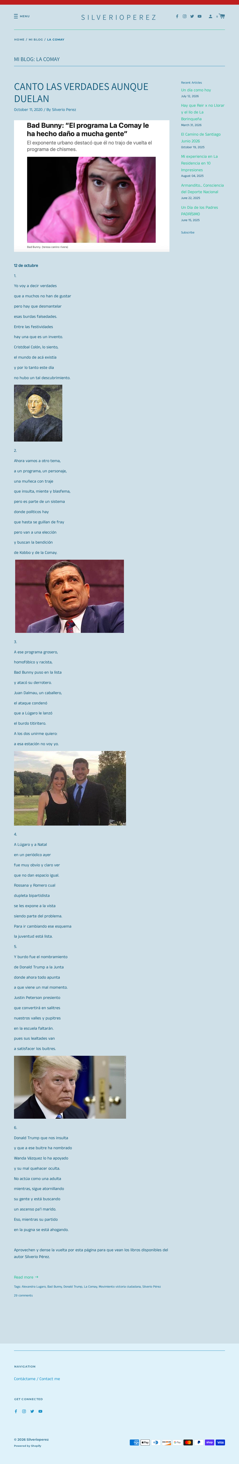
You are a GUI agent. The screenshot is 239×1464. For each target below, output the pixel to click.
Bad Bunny (54, 1286)
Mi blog (36, 39)
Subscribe (187, 232)
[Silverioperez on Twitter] (192, 16)
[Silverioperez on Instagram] (184, 16)
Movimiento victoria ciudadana (120, 1286)
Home (19, 39)
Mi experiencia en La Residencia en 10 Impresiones (199, 163)
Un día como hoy (196, 90)
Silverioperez (119, 17)
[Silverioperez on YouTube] (199, 16)
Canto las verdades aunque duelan (81, 92)
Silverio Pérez (151, 1286)
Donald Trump (72, 1286)
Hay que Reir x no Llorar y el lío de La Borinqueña (203, 112)
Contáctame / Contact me (37, 1379)
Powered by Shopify (27, 1445)
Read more (24, 1277)
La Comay (90, 1286)
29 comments (23, 1295)
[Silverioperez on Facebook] (177, 16)
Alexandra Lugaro (34, 1286)
